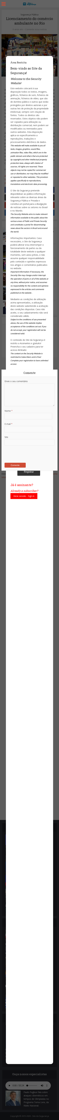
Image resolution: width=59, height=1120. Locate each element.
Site (6, 437)
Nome (9, 410)
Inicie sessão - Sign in (23, 496)
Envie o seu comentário (16, 381)
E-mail (8, 423)
